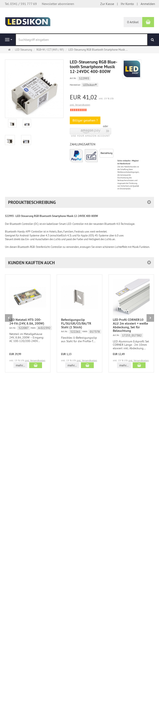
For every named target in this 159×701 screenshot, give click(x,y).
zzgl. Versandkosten (80, 104)
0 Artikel (133, 22)
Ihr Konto (127, 4)
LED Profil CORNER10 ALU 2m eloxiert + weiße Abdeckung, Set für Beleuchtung (130, 325)
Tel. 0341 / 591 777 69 (21, 4)
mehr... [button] (20, 365)
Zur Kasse (107, 4)
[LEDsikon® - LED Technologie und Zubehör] (28, 21)
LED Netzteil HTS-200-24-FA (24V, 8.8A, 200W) (26, 322)
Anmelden (148, 4)
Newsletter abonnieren (58, 4)
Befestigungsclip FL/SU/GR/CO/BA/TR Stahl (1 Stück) (76, 323)
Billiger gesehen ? (85, 120)
